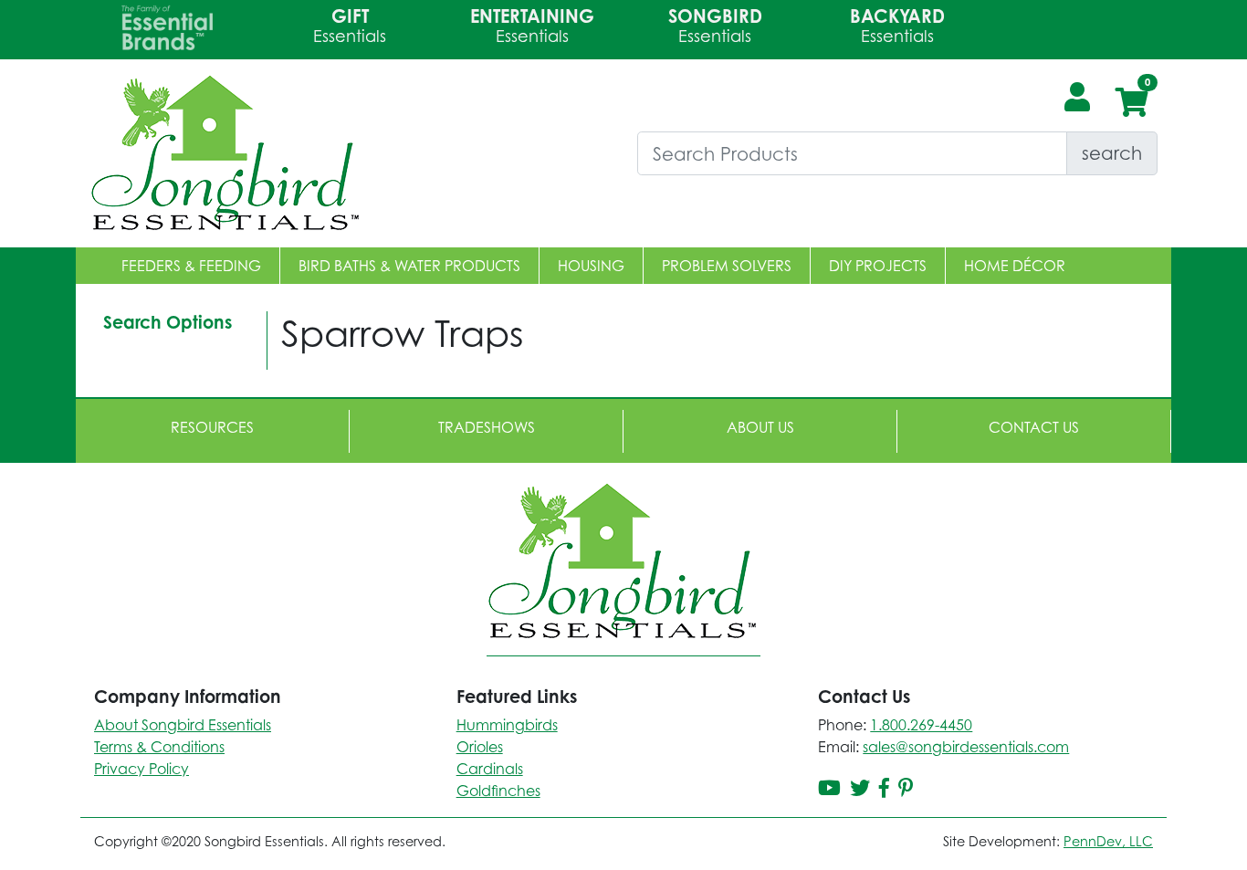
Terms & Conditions (159, 747)
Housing (591, 266)
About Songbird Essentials (182, 725)
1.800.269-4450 (921, 725)
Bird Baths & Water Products (409, 266)
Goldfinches (498, 790)
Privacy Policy (141, 769)
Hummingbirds (507, 725)
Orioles (479, 747)
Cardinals (489, 769)
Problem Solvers (726, 266)
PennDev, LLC (1108, 841)
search (1112, 153)
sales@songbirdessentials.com (966, 747)
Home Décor (1014, 266)
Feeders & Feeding (191, 266)
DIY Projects (878, 266)
